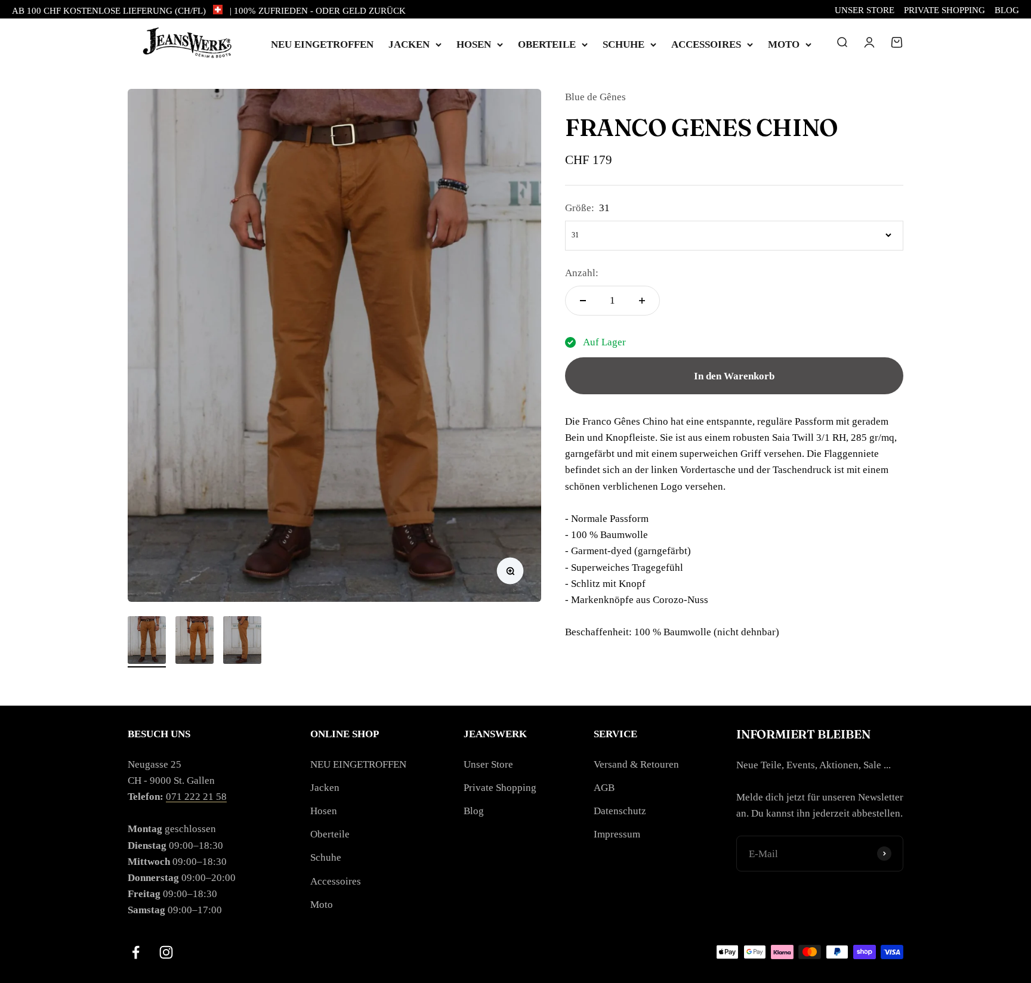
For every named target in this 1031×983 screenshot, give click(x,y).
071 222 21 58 (196, 796)
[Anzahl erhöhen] (642, 300)
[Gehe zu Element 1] (147, 641)
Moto (784, 44)
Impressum (617, 834)
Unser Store (864, 10)
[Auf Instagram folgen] (166, 952)
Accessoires (706, 44)
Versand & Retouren (636, 764)
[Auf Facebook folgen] (136, 952)
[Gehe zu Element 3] (242, 641)
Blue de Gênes (595, 97)
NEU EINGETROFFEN (322, 44)
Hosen (473, 44)
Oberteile (547, 44)
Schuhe (623, 44)
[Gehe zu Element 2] (194, 641)
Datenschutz (620, 811)
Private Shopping (944, 10)
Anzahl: (581, 273)
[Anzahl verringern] (583, 300)
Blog (1007, 10)
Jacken (409, 44)
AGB (604, 787)
